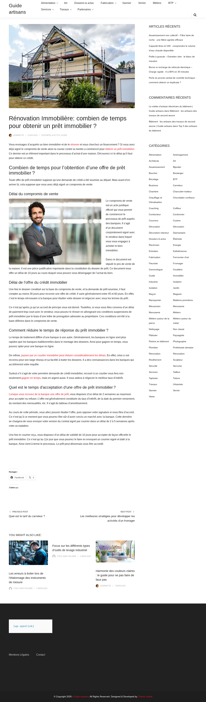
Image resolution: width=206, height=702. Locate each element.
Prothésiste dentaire (183, 347)
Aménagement (180, 154)
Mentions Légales (19, 654)
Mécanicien (154, 306)
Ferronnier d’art (181, 257)
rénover (74, 144)
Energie (177, 245)
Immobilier (178, 275)
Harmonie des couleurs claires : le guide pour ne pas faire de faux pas (115, 575)
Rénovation (154, 353)
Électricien (154, 245)
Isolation (177, 281)
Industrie (153, 281)
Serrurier (177, 366)
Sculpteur (178, 359)
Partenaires (84, 9)
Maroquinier (155, 300)
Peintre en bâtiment (159, 341)
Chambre (153, 191)
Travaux (64, 9)
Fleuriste (153, 263)
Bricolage (153, 179)
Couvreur (153, 220)
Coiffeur (177, 208)
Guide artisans (81, 696)
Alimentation (48, 3)
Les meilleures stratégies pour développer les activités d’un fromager (107, 518)
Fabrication (107, 3)
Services (46, 9)
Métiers (157, 3)
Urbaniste (178, 384)
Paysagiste (178, 335)
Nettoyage (154, 329)
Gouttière (178, 269)
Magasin (177, 294)
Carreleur (178, 185)
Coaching (154, 208)
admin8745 (18, 135)
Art (65, 3)
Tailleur (176, 372)
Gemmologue (156, 269)
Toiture (176, 378)
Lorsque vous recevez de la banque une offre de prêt (39, 394)
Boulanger (178, 173)
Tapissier (153, 378)
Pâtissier (153, 335)
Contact (40, 654)
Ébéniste (177, 239)
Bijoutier (177, 167)
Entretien (153, 251)
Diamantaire (179, 232)
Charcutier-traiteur (182, 191)
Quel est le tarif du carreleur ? (27, 516)
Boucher (153, 173)
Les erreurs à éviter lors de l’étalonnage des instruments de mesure (27, 578)
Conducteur (155, 214)
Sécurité (153, 366)
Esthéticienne (180, 251)
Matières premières (183, 300)
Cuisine (177, 220)
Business (153, 185)
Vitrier (152, 396)
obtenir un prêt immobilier (119, 149)
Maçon (152, 294)
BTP (170, 3)
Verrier (142, 3)
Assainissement (157, 167)
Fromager (178, 263)
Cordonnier (178, 214)
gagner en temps (31, 378)
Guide (64, 135)
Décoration (154, 226)
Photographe (179, 341)
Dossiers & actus (84, 3)
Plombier (153, 347)
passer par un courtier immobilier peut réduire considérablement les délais (63, 355)
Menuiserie (178, 306)
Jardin (176, 288)
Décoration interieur (159, 232)
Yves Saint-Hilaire (23, 588)
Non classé (178, 329)
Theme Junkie (145, 696)
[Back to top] (203, 699)
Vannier (126, 3)
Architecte (154, 161)
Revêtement (155, 359)
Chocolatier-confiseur (184, 197)
